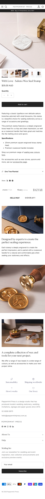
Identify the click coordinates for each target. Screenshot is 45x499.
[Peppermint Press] (22, 7)
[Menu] (2, 6)
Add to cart (22, 104)
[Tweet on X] (7, 180)
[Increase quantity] (12, 95)
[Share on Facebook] (10, 180)
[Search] (7, 6)
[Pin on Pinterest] (12, 180)
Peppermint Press (13, 492)
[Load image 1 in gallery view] (22, 40)
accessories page (20, 162)
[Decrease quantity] (3, 95)
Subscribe (22, 471)
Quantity (5, 91)
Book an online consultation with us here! (22, 2)
